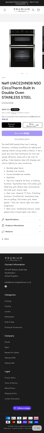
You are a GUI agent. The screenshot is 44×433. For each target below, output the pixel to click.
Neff (4, 78)
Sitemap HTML (10, 358)
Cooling (8, 306)
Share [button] (6, 239)
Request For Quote (12, 352)
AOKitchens (7, 428)
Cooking (8, 301)
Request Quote (11, 125)
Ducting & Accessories (13, 327)
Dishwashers (9, 317)
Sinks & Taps (9, 322)
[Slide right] (27, 73)
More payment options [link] (22, 139)
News (7, 347)
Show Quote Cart (33, 125)
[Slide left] (16, 73)
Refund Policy (10, 388)
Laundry (8, 311)
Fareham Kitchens (17, 428)
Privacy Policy (10, 378)
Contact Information (12, 399)
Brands (7, 342)
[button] (4, 10)
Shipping (13, 113)
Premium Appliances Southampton (25, 426)
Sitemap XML (10, 363)
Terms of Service (11, 383)
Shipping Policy (11, 393)
